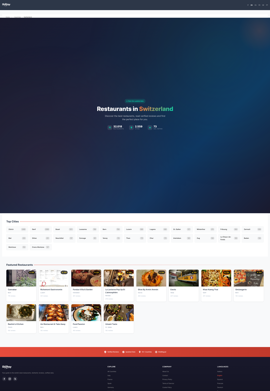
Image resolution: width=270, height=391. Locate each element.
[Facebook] (4, 379)
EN (252, 5)
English (219, 375)
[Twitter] (15, 379)
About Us (165, 371)
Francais (220, 383)
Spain (109, 383)
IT (248, 5)
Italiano (219, 371)
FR (259, 5)
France (110, 379)
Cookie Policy (167, 387)
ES (255, 5)
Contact (165, 375)
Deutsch (220, 387)
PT (267, 5)
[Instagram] (10, 379)
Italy (109, 375)
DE (263, 5)
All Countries (112, 371)
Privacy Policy (167, 379)
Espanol (220, 379)
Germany (111, 387)
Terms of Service (168, 383)
